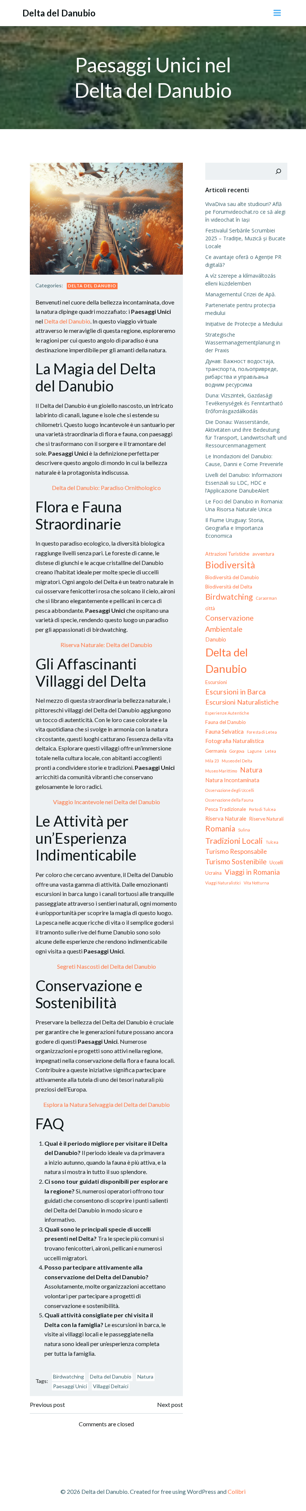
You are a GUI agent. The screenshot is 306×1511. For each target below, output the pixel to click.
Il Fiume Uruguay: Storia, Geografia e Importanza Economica (234, 527)
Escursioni (216, 682)
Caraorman (266, 598)
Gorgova (237, 751)
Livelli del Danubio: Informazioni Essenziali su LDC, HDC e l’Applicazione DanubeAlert (243, 482)
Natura (145, 1376)
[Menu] (277, 13)
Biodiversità (230, 564)
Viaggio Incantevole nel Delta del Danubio (106, 801)
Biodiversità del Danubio (232, 577)
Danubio (215, 639)
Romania (220, 828)
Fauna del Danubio (225, 722)
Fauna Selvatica (224, 731)
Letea (270, 751)
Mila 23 (212, 760)
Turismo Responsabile (236, 851)
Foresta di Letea (262, 732)
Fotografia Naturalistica (234, 740)
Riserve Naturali (266, 819)
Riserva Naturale (225, 818)
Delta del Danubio (92, 285)
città (210, 608)
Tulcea (272, 842)
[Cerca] (278, 171)
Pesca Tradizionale (225, 809)
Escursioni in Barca (235, 691)
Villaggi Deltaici (110, 1386)
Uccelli (276, 862)
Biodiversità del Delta (228, 587)
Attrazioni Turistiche (227, 554)
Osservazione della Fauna (229, 799)
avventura (263, 554)
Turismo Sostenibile (235, 861)
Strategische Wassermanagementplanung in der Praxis (242, 342)
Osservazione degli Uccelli (229, 790)
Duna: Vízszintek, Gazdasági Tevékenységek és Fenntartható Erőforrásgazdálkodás (244, 403)
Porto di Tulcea (262, 809)
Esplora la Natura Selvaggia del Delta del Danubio (106, 1104)
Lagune (254, 751)
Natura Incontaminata (232, 780)
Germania (216, 751)
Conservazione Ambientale (229, 623)
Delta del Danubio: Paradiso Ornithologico (106, 487)
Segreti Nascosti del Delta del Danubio (106, 966)
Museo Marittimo (221, 770)
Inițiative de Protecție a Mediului (243, 323)
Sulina (244, 829)
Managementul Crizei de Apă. (240, 294)
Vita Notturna (256, 882)
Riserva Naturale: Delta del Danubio (106, 644)
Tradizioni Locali (234, 841)
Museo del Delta (237, 760)
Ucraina (213, 873)
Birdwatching (68, 1376)
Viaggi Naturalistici (223, 882)
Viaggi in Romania (252, 872)
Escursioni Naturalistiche (242, 702)
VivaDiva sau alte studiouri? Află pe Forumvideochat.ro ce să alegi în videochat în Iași (245, 211)
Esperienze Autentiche (227, 713)
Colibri (237, 1491)
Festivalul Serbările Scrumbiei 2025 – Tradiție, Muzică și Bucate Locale (245, 238)
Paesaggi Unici (70, 1386)
